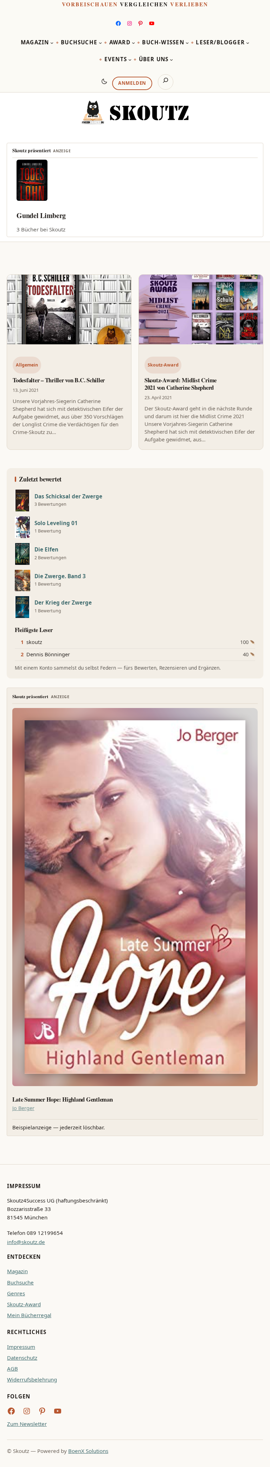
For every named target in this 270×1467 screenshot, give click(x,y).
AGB (12, 1368)
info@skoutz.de (26, 1241)
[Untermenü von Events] (129, 59)
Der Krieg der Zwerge (63, 602)
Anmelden (132, 83)
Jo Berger (23, 1108)
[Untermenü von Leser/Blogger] (247, 42)
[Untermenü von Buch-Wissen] (187, 42)
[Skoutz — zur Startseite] (135, 113)
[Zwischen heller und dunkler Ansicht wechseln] (104, 81)
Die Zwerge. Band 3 (60, 576)
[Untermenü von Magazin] (51, 42)
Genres (16, 1293)
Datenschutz (22, 1357)
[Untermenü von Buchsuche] (100, 42)
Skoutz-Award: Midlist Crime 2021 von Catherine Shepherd (180, 383)
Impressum (21, 1346)
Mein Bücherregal (29, 1315)
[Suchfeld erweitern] (165, 82)
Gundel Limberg (41, 215)
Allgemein (27, 365)
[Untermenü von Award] (133, 42)
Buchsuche (20, 1282)
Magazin (17, 1271)
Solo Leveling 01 (56, 523)
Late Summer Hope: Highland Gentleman (62, 1099)
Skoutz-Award (163, 365)
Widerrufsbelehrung (32, 1379)
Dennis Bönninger (48, 654)
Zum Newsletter (27, 1423)
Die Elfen (46, 549)
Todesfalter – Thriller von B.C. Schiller (59, 380)
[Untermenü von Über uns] (171, 59)
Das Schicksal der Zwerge (68, 496)
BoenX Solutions (88, 1450)
